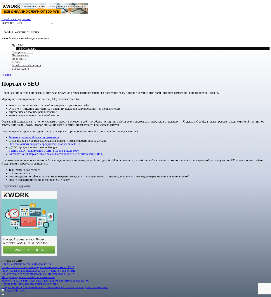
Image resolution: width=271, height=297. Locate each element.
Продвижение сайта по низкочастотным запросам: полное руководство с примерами (54, 287)
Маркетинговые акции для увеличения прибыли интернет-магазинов (45, 280)
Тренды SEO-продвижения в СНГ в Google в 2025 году (44, 150)
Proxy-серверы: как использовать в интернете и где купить (38, 270)
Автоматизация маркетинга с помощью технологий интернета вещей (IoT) (56, 154)
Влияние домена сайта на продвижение (34, 137)
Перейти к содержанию (16, 19)
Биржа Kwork (20, 68)
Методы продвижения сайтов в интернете (28, 277)
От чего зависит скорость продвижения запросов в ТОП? (45, 144)
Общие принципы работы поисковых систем (29, 283)
